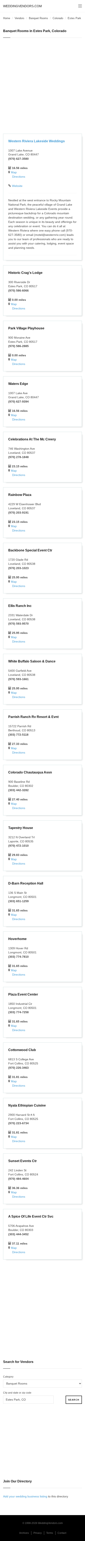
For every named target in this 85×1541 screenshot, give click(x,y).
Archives (24, 1533)
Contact (62, 1533)
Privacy (37, 1533)
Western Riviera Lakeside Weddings (36, 141)
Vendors (19, 18)
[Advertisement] (42, 86)
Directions (18, 176)
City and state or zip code (17, 1392)
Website (17, 186)
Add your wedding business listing (25, 1496)
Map (14, 172)
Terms (49, 1533)
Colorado (58, 18)
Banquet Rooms (38, 18)
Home (6, 18)
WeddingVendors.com (22, 6)
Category (8, 1376)
